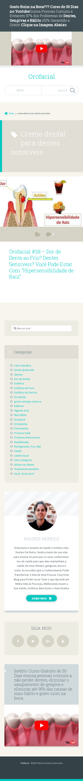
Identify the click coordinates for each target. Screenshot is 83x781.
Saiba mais (39, 598)
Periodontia (21, 428)
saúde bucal (21, 455)
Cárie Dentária (22, 365)
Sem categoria (23, 460)
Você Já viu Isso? (24, 473)
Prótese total (22, 433)
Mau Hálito (20, 415)
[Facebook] (18, 641)
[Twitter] (33, 641)
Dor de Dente (38, 235)
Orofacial (19, 419)
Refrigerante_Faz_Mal (27, 446)
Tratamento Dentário (26, 469)
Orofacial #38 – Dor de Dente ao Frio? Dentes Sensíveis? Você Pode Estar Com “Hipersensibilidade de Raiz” (41, 264)
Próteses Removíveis (27, 437)
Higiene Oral (21, 410)
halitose (19, 406)
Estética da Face (24, 388)
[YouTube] (63, 641)
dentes (18, 374)
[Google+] (48, 641)
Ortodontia (20, 424)
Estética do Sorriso (25, 392)
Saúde (18, 451)
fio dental (20, 397)
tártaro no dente (24, 464)
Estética (19, 383)
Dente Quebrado (24, 370)
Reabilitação (21, 442)
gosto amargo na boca (27, 401)
